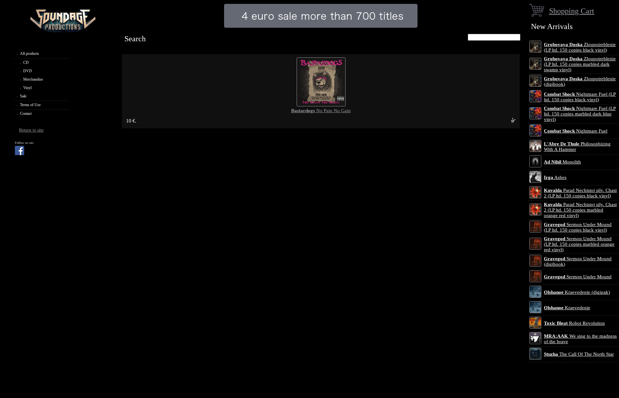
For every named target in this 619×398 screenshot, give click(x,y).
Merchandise (33, 79)
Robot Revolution (574, 323)
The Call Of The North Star (579, 354)
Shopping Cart (571, 10)
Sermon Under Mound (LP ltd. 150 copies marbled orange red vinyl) (579, 244)
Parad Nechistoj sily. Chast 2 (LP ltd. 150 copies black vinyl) (580, 193)
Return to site (31, 130)
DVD (27, 71)
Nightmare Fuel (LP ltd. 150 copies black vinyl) (580, 97)
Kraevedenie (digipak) (577, 292)
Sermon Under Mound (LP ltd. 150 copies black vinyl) (578, 227)
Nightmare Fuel (575, 131)
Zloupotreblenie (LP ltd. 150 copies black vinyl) (580, 47)
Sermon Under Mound (578, 276)
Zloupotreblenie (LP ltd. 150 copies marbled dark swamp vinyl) (580, 64)
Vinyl (27, 87)
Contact (26, 113)
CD (26, 62)
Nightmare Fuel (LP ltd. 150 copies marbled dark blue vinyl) (580, 114)
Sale (23, 96)
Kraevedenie (567, 307)
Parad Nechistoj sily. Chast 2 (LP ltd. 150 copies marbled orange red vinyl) (580, 210)
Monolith (562, 161)
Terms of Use (30, 105)
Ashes (555, 177)
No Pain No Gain (321, 110)
